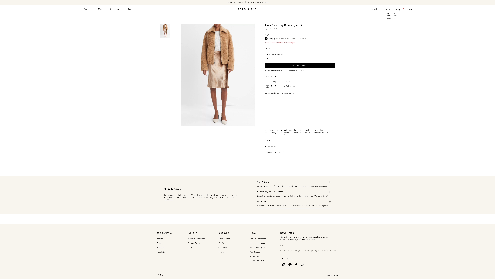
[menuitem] (86, 9)
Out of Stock (300, 66)
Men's (266, 2)
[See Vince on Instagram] (283, 264)
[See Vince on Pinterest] (290, 264)
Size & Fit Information (274, 54)
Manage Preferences (257, 243)
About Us (160, 239)
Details (267, 141)
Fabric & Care (270, 147)
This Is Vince (173, 189)
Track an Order (194, 243)
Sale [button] (129, 9)
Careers (160, 243)
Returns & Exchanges (196, 239)
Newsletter (161, 252)
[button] (399, 9)
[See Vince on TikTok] (302, 264)
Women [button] (87, 9)
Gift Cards (222, 247)
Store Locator (224, 239)
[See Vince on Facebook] (296, 264)
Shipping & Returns (273, 152)
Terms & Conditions (257, 239)
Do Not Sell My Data (257, 247)
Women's (259, 2)
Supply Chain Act (256, 261)
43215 (301, 70)
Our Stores (222, 243)
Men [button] (100, 9)
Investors (160, 247)
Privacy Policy (255, 256)
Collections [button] (114, 9)
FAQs (190, 247)
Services (221, 252)
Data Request (254, 252)
